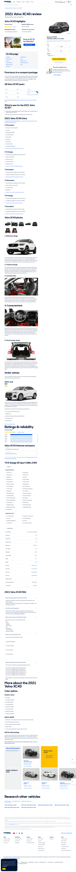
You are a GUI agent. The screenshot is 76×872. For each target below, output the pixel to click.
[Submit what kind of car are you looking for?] (70, 5)
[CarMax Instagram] (16, 833)
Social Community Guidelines (59, 862)
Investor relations (41, 850)
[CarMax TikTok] (19, 833)
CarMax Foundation (41, 844)
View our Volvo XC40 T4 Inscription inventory (14, 176)
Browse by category (7, 838)
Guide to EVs (63, 848)
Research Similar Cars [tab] (26, 801)
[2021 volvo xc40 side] (28, 224)
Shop (14, 1)
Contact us (40, 840)
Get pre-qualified (29, 838)
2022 (18, 92)
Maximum (49, 54)
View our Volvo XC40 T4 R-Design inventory (14, 166)
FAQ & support (63, 840)
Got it (4, 868)
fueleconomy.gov (12, 824)
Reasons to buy (23, 60)
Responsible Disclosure (43, 862)
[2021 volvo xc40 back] (35, 224)
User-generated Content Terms (22, 863)
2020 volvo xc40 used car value (45, 805)
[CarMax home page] (8, 2)
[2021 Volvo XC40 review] (59, 27)
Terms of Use (4, 866)
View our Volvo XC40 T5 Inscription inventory (14, 213)
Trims (21, 58)
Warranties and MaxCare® (65, 850)
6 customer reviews (20, 432)
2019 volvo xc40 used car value (28, 805)
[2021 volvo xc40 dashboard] (14, 224)
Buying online (63, 844)
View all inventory (7, 840)
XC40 (18, 8)
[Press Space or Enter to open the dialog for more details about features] (14, 513)
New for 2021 (8, 58)
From (48, 45)
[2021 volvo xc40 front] (21, 224)
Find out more (25, 736)
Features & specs (9, 64)
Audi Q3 (12, 402)
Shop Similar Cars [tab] (16, 801)
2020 (7, 96)
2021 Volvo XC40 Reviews (20, 613)
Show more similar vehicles (10, 424)
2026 (7, 89)
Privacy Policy (6, 865)
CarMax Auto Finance (30, 842)
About (39, 837)
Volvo (15, 8)
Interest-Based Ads (31, 862)
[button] (73, 759)
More (62, 837)
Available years (23, 57)
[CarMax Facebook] (22, 833)
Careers (51, 837)
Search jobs (52, 838)
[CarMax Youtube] (14, 833)
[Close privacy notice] (16, 860)
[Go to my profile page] (70, 2)
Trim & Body (7, 447)
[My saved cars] (66, 2)
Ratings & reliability (24, 62)
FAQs (21, 64)
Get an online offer (18, 838)
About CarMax (40, 838)
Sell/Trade (18, 1)
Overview (8, 57)
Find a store (6, 842)
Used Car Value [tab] (8, 801)
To (60, 45)
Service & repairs (64, 838)
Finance (23, 1)
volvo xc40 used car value (10, 805)
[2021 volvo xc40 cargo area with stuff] (14, 230)
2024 (29, 89)
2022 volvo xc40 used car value (12, 807)
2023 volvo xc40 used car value (28, 807)
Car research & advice (9, 8)
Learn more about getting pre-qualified (53, 40)
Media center (40, 846)
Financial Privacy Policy (23, 862)
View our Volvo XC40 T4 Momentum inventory (15, 148)
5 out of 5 (14, 26)
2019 (18, 96)
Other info (8, 66)
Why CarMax (63, 842)
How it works (17, 840)
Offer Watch (17, 842)
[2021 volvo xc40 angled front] (8, 224)
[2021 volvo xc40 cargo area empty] (8, 230)
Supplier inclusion (41, 848)
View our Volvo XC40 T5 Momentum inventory (15, 192)
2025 (18, 89)
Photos (7, 60)
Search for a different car (59, 62)
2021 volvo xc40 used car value (62, 805)
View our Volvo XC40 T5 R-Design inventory (14, 202)
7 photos (68, 33)
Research (28, 1)
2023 (7, 92)
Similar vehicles (9, 62)
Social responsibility (41, 842)
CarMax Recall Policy (50, 862)
